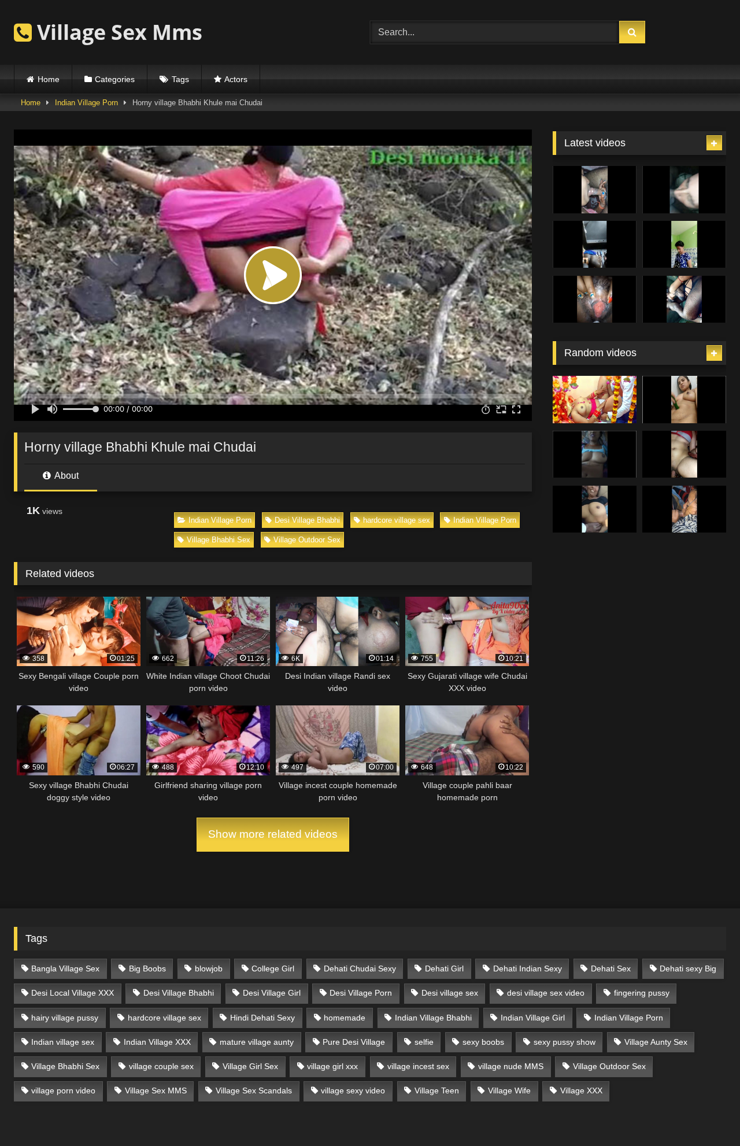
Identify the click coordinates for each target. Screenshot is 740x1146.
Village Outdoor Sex (307, 539)
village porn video (63, 1090)
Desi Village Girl (272, 992)
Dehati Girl (444, 968)
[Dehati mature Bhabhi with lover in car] (595, 509)
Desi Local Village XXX (72, 992)
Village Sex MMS (156, 1090)
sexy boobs (483, 1042)
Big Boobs (147, 968)
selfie (424, 1042)
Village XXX (581, 1090)
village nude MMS (510, 1066)
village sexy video (353, 1090)
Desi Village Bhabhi (307, 520)
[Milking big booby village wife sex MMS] (595, 299)
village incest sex (418, 1066)
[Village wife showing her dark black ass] (595, 244)
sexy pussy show (564, 1042)
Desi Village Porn (361, 992)
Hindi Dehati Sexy (262, 1017)
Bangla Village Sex (65, 968)
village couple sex (161, 1066)
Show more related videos (273, 834)
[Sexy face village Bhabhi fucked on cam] (595, 454)
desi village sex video (545, 992)
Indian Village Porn (86, 102)
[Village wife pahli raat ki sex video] (595, 399)
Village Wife (509, 1090)
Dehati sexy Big (688, 968)
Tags (180, 79)
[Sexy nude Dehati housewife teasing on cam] (684, 399)
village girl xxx (332, 1066)
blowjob (209, 968)
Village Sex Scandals (254, 1090)
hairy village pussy (64, 1017)
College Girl (272, 968)
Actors (235, 79)
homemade (344, 1017)
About (66, 475)
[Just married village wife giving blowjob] (595, 189)
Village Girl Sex (250, 1066)
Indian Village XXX (157, 1042)
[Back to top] (704, 1111)
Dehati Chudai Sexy (360, 968)
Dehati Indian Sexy (527, 968)
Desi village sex (449, 992)
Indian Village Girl (533, 1017)
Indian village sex (62, 1042)
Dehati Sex (611, 968)
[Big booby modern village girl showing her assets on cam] (684, 244)
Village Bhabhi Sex (218, 539)
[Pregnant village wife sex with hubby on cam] (684, 299)
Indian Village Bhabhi (433, 1017)
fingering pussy (641, 992)
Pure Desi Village (354, 1042)
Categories (115, 79)
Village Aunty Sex (655, 1042)
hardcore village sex (396, 520)
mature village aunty (257, 1042)
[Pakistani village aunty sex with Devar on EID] (684, 189)
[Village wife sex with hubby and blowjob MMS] (684, 509)
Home (49, 79)
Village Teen (437, 1090)
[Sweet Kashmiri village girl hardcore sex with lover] (684, 454)
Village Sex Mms (117, 32)
